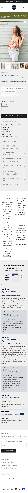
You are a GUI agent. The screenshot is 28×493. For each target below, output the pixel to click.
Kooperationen (6, 474)
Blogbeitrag (7, 256)
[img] (5, 289)
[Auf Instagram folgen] (6, 478)
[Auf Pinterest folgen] (9, 478)
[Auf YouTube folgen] (13, 478)
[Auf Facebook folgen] (2, 478)
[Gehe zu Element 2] (8, 66)
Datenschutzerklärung (8, 462)
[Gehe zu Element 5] (22, 66)
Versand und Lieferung (8, 468)
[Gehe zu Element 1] (3, 66)
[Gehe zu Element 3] (13, 66)
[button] (14, 142)
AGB (2, 471)
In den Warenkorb (14, 115)
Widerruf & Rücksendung (9, 465)
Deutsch (13, 482)
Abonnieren (9, 450)
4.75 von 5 (18, 268)
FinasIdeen (4, 72)
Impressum (5, 459)
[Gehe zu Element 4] (17, 66)
